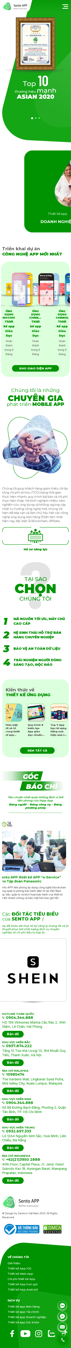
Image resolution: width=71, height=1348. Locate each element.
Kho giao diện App (35, 368)
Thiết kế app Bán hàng (24, 1306)
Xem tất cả (37, 750)
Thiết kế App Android (23, 1289)
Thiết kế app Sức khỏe (23, 1322)
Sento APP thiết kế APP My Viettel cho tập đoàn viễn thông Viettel (35, 879)
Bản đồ (13, 1034)
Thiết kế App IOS (19, 1268)
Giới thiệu (14, 1263)
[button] (32, 118)
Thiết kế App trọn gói (23, 1284)
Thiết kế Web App (20, 1273)
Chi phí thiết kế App (21, 1279)
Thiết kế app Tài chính (23, 1312)
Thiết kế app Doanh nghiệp (27, 1317)
